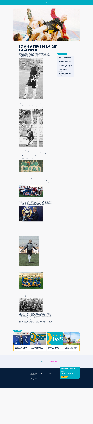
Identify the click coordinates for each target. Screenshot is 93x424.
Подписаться (64, 376)
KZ (18, 2)
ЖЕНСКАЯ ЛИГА (32, 379)
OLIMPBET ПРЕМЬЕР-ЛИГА (34, 373)
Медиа (41, 373)
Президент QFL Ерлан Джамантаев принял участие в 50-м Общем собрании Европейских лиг (65, 58)
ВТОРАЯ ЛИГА (32, 377)
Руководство (51, 373)
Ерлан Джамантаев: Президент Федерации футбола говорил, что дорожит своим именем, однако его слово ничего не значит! (65, 62)
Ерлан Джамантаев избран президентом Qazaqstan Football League (64, 74)
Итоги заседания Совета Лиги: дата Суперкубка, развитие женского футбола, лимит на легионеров (64, 70)
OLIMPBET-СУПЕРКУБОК (33, 378)
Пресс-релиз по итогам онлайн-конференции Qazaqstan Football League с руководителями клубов (65, 66)
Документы (41, 376)
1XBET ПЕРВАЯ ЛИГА (33, 374)
